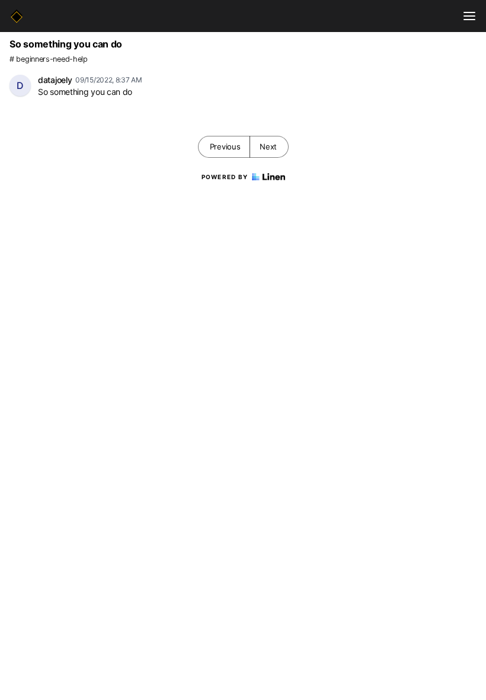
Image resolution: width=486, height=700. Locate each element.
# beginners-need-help (48, 59)
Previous (225, 146)
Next (268, 146)
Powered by (225, 176)
